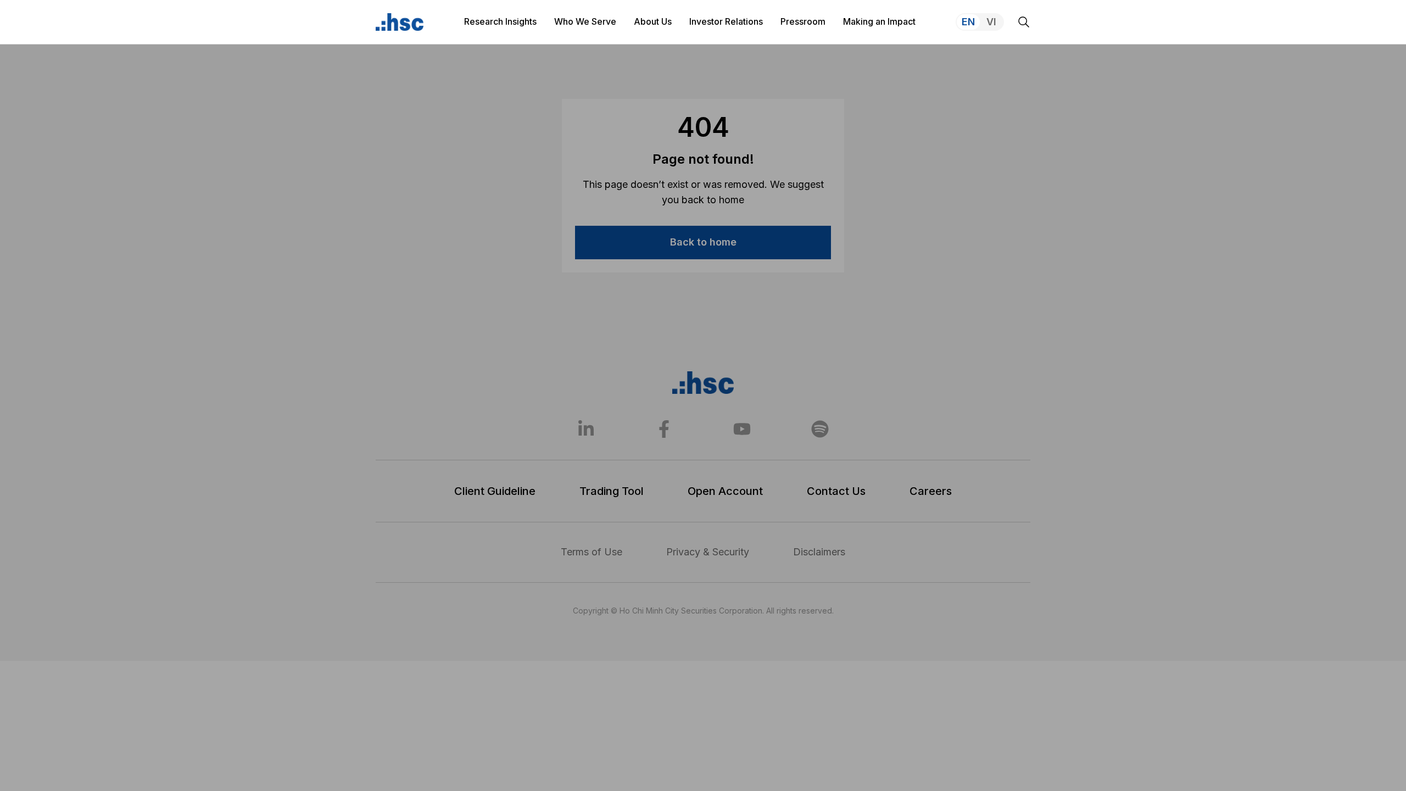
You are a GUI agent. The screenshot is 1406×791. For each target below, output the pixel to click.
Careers (931, 491)
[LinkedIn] (586, 429)
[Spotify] (820, 429)
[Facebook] (664, 429)
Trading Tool (611, 491)
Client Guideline (494, 491)
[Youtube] (742, 429)
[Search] (1023, 22)
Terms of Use (591, 552)
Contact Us (836, 491)
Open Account (725, 491)
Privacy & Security (707, 552)
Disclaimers (819, 552)
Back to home (703, 242)
